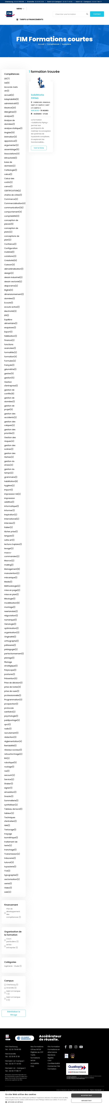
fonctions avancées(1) (10, 346)
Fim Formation (54, 1046)
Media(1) (8, 581)
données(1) (9, 298)
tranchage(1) (10, 849)
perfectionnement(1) (13, 653)
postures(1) (9, 674)
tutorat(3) (9, 862)
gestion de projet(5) (9, 407)
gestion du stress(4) (9, 463)
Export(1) (8, 331)
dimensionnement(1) (13, 294)
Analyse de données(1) (9, 122)
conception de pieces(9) (11, 222)
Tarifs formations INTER (35, 1058)
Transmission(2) (12, 854)
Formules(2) (10, 360)
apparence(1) (10, 141)
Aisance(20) (10, 107)
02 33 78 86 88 (15, 1049)
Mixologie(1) (9, 598)
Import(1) (8, 489)
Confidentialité (54, 1063)
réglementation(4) (13, 741)
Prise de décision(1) (13, 682)
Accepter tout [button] (86, 1095)
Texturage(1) (10, 829)
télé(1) (7, 825)
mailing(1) (9, 564)
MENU (19, 8)
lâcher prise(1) (11, 531)
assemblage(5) (11, 149)
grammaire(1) (10, 477)
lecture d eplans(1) (13, 544)
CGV (49, 1060)
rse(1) (7, 771)
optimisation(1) (11, 628)
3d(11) (7, 82)
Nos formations (37, 1046)
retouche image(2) (13, 754)
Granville (46, 102)
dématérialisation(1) (13, 269)
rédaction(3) (10, 737)
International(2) (11, 519)
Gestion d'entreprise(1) (11, 384)
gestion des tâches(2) (9, 455)
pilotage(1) (9, 658)
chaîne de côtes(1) (13, 195)
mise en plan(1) (11, 594)
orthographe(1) (11, 641)
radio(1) (8, 728)
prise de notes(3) (12, 687)
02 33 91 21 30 (14, 1056)
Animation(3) (10, 136)
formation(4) (10, 356)
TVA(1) (7, 870)
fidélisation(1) (10, 336)
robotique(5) (10, 762)
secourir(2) (9, 775)
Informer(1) (9, 510)
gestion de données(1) (9, 399)
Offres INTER (36, 1049)
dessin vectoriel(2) (13, 281)
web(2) (7, 892)
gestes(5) (9, 373)
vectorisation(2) (12, 879)
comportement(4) (13, 211)
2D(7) (7, 78)
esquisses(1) (10, 327)
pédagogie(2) (11, 649)
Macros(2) (9, 560)
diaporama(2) (11, 285)
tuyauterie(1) (10, 866)
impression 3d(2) (12, 494)
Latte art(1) (9, 540)
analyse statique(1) (13, 128)
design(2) (9, 273)
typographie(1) (11, 875)
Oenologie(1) (10, 624)
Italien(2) (8, 527)
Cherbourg (37, 102)
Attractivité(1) (10, 158)
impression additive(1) (9, 500)
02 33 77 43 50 (15, 1064)
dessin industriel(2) (13, 277)
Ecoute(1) (8, 302)
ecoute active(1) (12, 307)
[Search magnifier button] (87, 14)
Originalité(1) (10, 636)
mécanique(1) (10, 577)
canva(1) (8, 186)
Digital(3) (8, 290)
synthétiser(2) (11, 804)
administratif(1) (11, 103)
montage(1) (9, 607)
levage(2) (9, 548)
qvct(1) (7, 724)
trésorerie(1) (10, 858)
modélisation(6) (12, 603)
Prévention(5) (10, 678)
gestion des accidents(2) (10, 415)
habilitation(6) (11, 481)
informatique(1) (11, 506)
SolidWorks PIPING (37, 96)
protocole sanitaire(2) (10, 710)
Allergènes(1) (10, 112)
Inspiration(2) (10, 514)
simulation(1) (10, 792)
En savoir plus (62, 1100)
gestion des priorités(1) (9, 431)
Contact (97, 14)
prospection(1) (11, 703)
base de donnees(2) (10, 164)
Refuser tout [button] (87, 1101)
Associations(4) (12, 153)
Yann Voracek (96, 1090)
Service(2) (9, 779)
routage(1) (9, 766)
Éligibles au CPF (37, 1052)
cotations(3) (10, 256)
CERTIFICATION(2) (12, 190)
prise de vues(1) (11, 691)
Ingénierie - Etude (41, 114)
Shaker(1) (8, 783)
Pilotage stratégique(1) (11, 664)
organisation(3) (11, 632)
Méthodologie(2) (12, 586)
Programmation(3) (13, 699)
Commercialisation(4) (13, 203)
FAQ (32, 1066)
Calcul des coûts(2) (9, 180)
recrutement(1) (11, 733)
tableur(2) (9, 813)
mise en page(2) (12, 590)
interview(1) (9, 523)
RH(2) (7, 758)
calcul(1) (8, 174)
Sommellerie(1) (11, 800)
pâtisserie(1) (10, 645)
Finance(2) (9, 340)
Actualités (35, 1063)
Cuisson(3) (9, 264)
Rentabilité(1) (10, 745)
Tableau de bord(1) (13, 809)
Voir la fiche (39, 148)
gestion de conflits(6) (9, 392)
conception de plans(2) (11, 230)
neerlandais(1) (11, 611)
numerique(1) (10, 619)
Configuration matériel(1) (10, 250)
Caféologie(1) (10, 170)
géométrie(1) (10, 369)
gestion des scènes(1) (9, 447)
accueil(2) (9, 95)
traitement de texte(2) (10, 843)
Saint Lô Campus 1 (38, 105)
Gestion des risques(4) (10, 439)
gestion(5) (9, 377)
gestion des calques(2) (9, 423)
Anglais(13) (9, 132)
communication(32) (13, 207)
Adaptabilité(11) (11, 99)
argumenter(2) (11, 145)
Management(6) (12, 569)
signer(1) (8, 788)
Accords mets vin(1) (11, 89)
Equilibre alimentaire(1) (10, 321)
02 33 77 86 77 (15, 1071)
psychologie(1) (11, 716)
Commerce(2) (11, 199)
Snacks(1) (8, 796)
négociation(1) (11, 615)
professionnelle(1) (12, 695)
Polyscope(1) (10, 670)
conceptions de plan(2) (11, 238)
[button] (37, 1102)
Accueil (41, 44)
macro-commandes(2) (11, 554)
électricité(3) (10, 311)
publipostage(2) (12, 720)
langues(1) (9, 535)
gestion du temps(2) (9, 471)
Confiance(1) (10, 244)
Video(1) (8, 887)
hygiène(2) (9, 485)
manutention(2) (11, 573)
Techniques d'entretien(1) (10, 819)
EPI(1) (6, 315)
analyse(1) (9, 116)
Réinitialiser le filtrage (13, 1013)
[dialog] (54, 1098)
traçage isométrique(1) (11, 836)
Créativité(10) (10, 260)
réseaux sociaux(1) (13, 749)
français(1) (9, 365)
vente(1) (8, 883)
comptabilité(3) (11, 216)
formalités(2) (10, 352)
